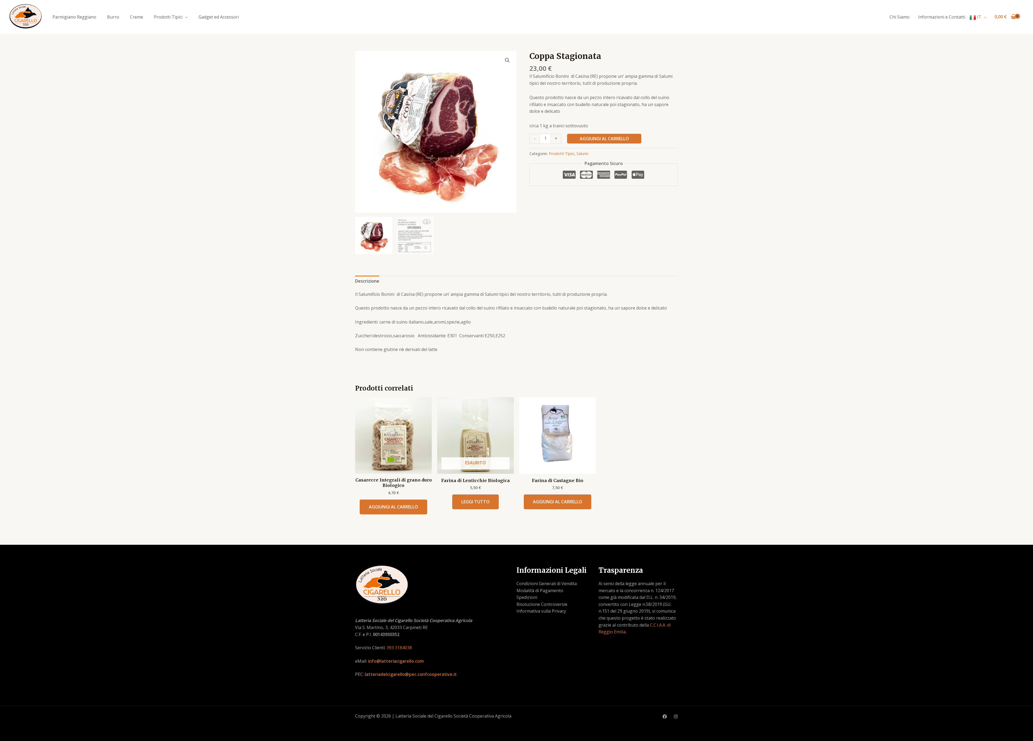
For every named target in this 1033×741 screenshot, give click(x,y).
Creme (136, 17)
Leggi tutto (475, 502)
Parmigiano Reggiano (74, 17)
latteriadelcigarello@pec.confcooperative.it (411, 674)
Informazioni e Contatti (941, 17)
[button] (507, 60)
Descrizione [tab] (367, 281)
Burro (113, 17)
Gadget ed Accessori (219, 17)
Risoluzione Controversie (541, 604)
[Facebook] (665, 716)
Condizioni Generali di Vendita (546, 584)
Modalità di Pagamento (539, 590)
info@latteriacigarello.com (396, 661)
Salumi (582, 153)
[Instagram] (676, 716)
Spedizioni (526, 597)
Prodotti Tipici (168, 17)
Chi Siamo (900, 17)
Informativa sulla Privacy (541, 611)
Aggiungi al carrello (604, 139)
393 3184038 (399, 648)
